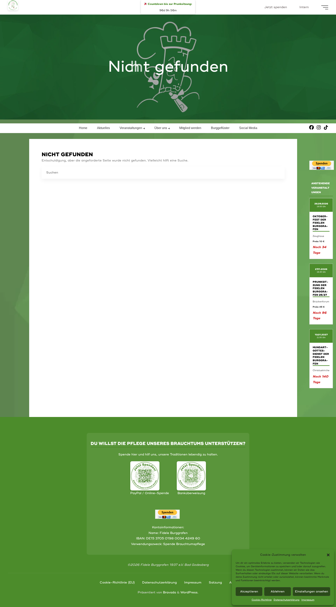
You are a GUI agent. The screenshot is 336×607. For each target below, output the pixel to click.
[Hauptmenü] (324, 7)
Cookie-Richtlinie (262, 599)
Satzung (215, 582)
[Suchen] (278, 173)
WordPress (189, 592)
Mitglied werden (190, 128)
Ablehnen (277, 591)
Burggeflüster (220, 128)
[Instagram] (318, 127)
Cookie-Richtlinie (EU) (117, 582)
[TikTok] (326, 127)
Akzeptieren (249, 591)
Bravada (169, 592)
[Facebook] (311, 127)
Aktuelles (103, 128)
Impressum (307, 599)
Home (83, 128)
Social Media (248, 128)
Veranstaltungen (131, 128)
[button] (328, 555)
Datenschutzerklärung (286, 599)
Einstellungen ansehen (311, 591)
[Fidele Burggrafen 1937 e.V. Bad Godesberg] (13, 5)
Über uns (160, 128)
